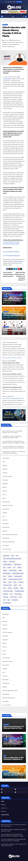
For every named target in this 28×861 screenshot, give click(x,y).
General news (6, 501)
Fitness (4, 582)
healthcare (21, 582)
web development (7, 602)
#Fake (12, 555)
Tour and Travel (6, 549)
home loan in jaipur (7, 585)
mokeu (21, 588)
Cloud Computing (7, 476)
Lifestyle (4, 512)
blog (4, 567)
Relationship (5, 527)
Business (4, 465)
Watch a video (6, 357)
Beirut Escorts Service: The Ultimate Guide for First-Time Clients (13, 728)
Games (10, 582)
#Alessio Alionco (15, 40)
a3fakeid (5, 561)
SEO (11, 594)
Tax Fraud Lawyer (18, 594)
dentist (20, 570)
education (10, 576)
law (20, 585)
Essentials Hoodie (18, 576)
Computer (5, 480)
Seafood (4, 531)
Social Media (5, 538)
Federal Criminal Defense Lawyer (15, 579)
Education (5, 483)
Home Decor (5, 509)
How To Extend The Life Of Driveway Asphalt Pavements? (8, 274)
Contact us (4, 808)
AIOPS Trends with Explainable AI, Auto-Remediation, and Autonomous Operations (19, 276)
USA (4, 599)
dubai (4, 576)
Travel (20, 596)
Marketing (16, 588)
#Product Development (8, 46)
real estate (5, 594)
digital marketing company (18, 573)
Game (4, 498)
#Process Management (13, 44)
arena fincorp (12, 561)
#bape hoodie (6, 555)
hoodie (15, 585)
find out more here (17, 357)
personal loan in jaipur (8, 591)
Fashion (4, 487)
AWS (3, 461)
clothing (5, 570)
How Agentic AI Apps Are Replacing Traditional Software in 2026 (13, 300)
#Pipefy (4, 44)
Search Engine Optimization (10, 534)
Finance (4, 491)
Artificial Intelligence (7, 564)
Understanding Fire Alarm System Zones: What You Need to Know (13, 330)
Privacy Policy (5, 814)
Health (15, 582)
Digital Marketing (6, 573)
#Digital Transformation (8, 42)
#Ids (17, 555)
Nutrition (4, 520)
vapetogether (15, 599)
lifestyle (9, 588)
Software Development (8, 541)
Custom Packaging (12, 570)
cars (14, 567)
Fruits (4, 494)
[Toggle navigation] (13, 16)
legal (4, 588)
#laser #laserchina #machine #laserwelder (12, 558)
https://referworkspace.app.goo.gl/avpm (13, 398)
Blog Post (3, 811)
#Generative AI (19, 42)
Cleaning (4, 472)
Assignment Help (17, 564)
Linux (3, 516)
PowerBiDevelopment (19, 591)
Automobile (5, 458)
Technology (5, 24)
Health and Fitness (7, 505)
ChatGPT (4, 469)
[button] (23, 16)
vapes (8, 599)
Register (3, 804)
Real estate (5, 523)
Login (2, 801)
